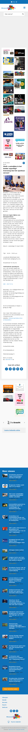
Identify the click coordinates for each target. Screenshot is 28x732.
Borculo (4, 702)
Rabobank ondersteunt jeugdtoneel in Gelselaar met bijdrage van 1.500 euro (16, 614)
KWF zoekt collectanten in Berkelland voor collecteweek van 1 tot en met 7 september (17, 530)
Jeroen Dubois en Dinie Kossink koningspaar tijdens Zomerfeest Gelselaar (16, 580)
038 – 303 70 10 (8, 284)
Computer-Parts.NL (20, 729)
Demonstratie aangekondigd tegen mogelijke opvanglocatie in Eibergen (17, 626)
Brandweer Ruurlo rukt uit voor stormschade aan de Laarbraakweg (17, 569)
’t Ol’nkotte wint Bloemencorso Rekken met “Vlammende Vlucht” (17, 657)
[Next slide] (24, 422)
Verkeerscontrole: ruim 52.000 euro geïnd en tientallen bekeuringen (16, 591)
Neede (4, 700)
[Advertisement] (14, 33)
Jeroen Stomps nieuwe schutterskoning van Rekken (16, 637)
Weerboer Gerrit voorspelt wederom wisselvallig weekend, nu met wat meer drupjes (17, 602)
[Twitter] (14, 2)
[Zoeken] (23, 14)
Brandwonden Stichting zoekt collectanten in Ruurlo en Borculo (16, 680)
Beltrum (4, 707)
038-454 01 (8, 359)
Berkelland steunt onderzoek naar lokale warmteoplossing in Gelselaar (16, 669)
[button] (24, 163)
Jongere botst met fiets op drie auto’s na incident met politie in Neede (17, 559)
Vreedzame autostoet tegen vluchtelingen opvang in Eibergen (16, 476)
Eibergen (5, 697)
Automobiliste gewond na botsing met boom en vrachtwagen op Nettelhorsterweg (17, 506)
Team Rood (11, 729)
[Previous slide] (3, 422)
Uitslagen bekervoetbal (16, 550)
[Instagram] (16, 2)
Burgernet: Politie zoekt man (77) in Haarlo (16, 485)
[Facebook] (11, 2)
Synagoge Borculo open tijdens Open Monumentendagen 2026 (16, 541)
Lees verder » (13, 480)
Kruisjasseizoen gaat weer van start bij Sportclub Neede (17, 647)
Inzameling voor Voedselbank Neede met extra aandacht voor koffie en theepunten (17, 518)
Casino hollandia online (12, 430)
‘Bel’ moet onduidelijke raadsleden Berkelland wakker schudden (16, 495)
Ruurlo (4, 705)
